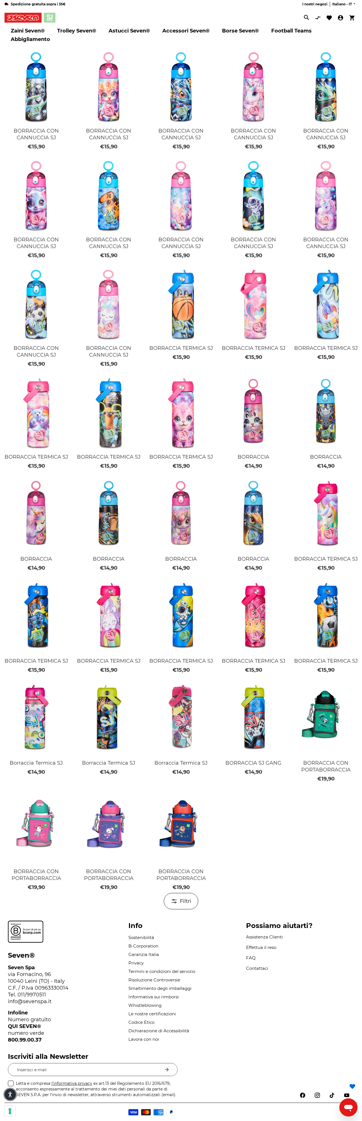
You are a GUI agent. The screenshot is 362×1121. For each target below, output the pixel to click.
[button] (63, 53)
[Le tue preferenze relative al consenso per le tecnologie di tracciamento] (10, 1111)
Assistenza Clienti (264, 937)
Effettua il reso (261, 947)
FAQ (251, 957)
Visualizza (36, 116)
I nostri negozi (314, 4)
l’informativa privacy (71, 1083)
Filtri (185, 901)
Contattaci (257, 968)
